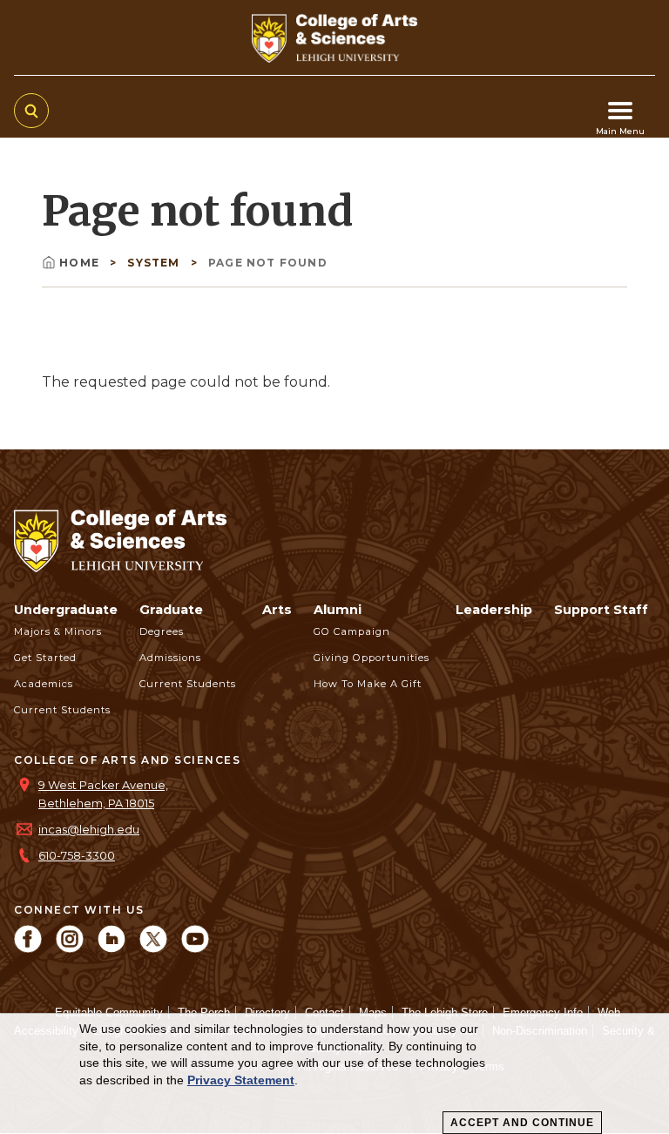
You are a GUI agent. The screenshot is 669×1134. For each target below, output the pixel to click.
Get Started (45, 657)
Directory (267, 1012)
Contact (324, 1012)
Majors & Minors (58, 631)
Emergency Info (543, 1012)
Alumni (338, 610)
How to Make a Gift (368, 684)
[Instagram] (70, 948)
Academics (43, 684)
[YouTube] (195, 948)
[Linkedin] (111, 948)
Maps (373, 1012)
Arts (277, 610)
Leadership (494, 610)
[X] (153, 948)
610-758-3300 (76, 855)
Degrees (161, 631)
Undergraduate (66, 610)
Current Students (62, 710)
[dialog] (334, 1074)
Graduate (171, 610)
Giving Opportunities (371, 657)
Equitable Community (109, 1012)
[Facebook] (28, 948)
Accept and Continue (522, 1123)
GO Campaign (352, 631)
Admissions (170, 657)
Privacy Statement (240, 1080)
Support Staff (601, 610)
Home (81, 262)
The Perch (204, 1012)
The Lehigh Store (445, 1012)
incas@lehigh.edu (88, 829)
